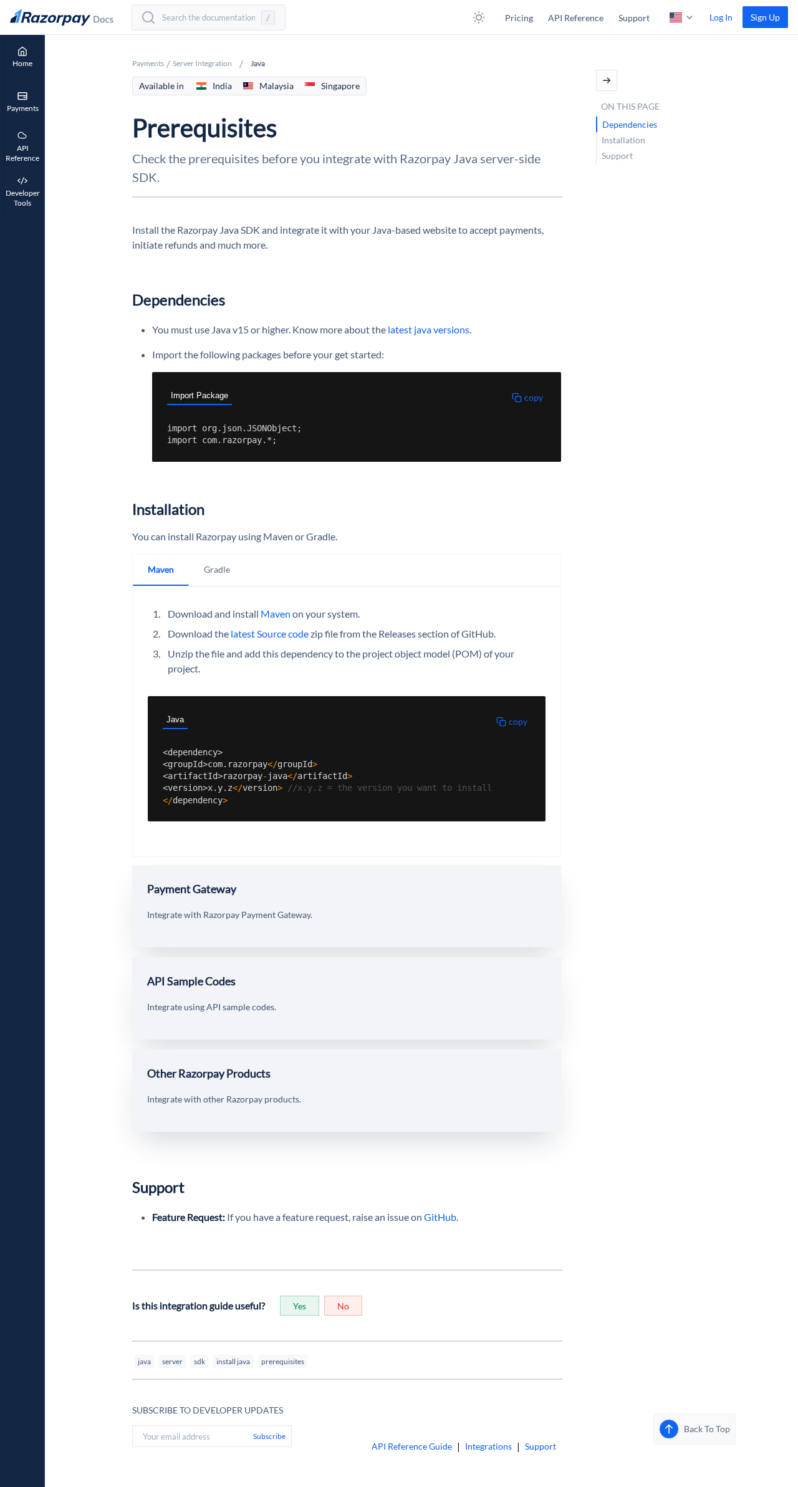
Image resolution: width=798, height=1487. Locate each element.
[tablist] (349, 397)
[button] (479, 17)
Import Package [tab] (199, 395)
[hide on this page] (606, 80)
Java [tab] (175, 719)
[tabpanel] (349, 435)
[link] (765, 17)
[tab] (161, 570)
